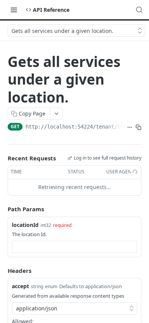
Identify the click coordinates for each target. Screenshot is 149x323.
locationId (25, 224)
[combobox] (74, 247)
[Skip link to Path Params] (2, 209)
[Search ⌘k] (139, 9)
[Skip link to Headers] (2, 270)
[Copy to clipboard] (138, 127)
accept (20, 286)
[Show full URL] (130, 127)
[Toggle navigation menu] (14, 9)
